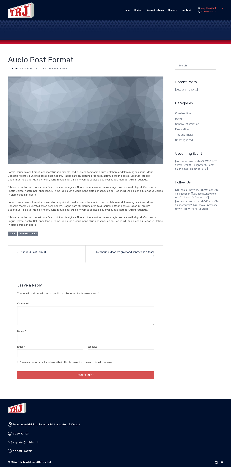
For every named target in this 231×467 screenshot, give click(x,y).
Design (179, 118)
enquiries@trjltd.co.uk (25, 442)
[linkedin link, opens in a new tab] (216, 462)
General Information (187, 124)
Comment (24, 303)
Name (21, 331)
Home (127, 10)
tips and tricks (28, 234)
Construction (183, 113)
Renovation (182, 129)
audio (12, 234)
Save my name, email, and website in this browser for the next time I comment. (66, 362)
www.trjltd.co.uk (22, 450)
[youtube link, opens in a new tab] (222, 462)
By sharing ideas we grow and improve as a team (125, 252)
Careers (172, 10)
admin (15, 68)
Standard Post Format (33, 252)
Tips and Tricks (57, 68)
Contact (186, 10)
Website (92, 346)
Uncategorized (184, 140)
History (138, 10)
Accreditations (155, 10)
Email (21, 346)
